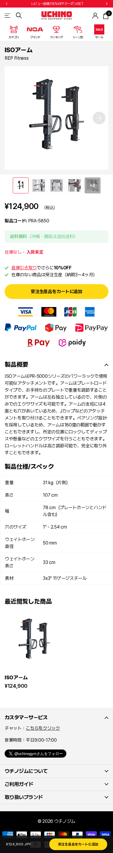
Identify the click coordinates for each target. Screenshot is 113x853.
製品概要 (16, 364)
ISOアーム (16, 677)
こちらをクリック (43, 728)
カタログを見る (8, 15)
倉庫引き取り (24, 268)
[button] (6, 3)
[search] (19, 15)
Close (56, 717)
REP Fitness (16, 58)
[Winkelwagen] (105, 16)
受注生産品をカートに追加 (56, 291)
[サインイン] (95, 16)
